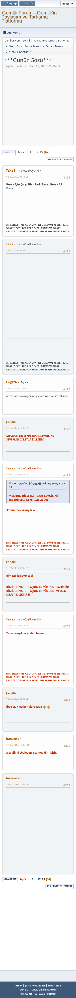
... (33, 152)
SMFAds (24, 994)
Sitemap (51, 994)
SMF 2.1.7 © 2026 (28, 989)
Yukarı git (10, 879)
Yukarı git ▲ (55, 985)
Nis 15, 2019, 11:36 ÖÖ (17, 744)
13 (41, 152)
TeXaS (10, 170)
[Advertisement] (38, 106)
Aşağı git (9, 152)
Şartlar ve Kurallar (35, 985)
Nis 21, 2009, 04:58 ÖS (17, 474)
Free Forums (39, 994)
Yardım (18, 985)
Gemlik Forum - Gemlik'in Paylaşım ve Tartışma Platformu (29, 16)
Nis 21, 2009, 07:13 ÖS (17, 625)
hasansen (14, 738)
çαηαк (11, 421)
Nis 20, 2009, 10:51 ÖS (17, 388)
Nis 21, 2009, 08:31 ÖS (17, 698)
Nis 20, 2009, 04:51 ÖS (17, 176)
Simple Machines (48, 989)
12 (37, 152)
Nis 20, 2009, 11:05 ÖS (17, 427)
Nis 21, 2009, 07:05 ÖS (17, 567)
